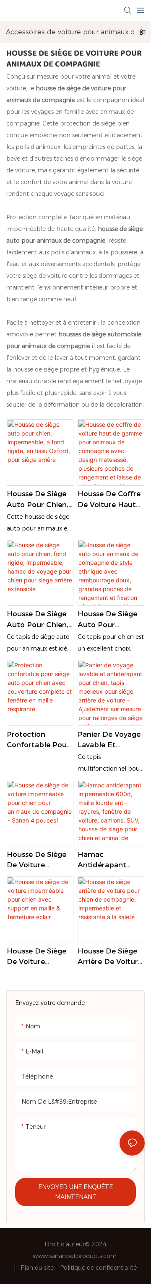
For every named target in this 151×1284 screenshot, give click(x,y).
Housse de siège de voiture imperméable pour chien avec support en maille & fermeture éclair (39, 957)
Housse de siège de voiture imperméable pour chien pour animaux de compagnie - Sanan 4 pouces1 (37, 860)
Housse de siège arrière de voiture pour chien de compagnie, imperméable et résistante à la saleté (110, 957)
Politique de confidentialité (98, 1267)
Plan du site (38, 1267)
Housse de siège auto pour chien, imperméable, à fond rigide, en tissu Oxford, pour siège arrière (39, 500)
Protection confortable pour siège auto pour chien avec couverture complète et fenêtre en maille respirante (38, 740)
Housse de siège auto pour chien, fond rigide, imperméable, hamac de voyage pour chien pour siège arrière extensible (40, 620)
